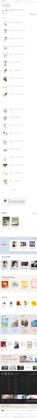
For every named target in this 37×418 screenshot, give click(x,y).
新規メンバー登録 (5, 361)
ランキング (2, 385)
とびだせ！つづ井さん (28, 380)
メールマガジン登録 (33, 405)
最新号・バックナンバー (3, 401)
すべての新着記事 (3, 377)
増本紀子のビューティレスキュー (10, 389)
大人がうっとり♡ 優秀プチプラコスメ (10, 388)
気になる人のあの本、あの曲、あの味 (22, 378)
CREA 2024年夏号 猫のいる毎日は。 (15, 391)
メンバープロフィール (16, 401)
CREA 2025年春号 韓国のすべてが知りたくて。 (16, 387)
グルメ (2, 380)
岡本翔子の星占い (34, 378)
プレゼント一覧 (33, 407)
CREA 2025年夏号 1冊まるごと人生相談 (15, 385)
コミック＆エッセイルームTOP (29, 377)
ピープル (8, 401)
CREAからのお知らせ (6, 413)
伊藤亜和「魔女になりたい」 (29, 378)
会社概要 (10, 413)
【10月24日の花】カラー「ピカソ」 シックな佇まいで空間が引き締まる (16, 38)
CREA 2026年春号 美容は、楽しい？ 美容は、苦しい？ (16, 380)
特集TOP (14, 377)
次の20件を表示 (14, 189)
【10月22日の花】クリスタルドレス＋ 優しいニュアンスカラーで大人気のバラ (17, 54)
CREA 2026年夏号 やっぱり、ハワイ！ (15, 378)
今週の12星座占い (34, 380)
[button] (2, 231)
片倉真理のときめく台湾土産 (10, 379)
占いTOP (33, 377)
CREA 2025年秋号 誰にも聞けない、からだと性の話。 (16, 384)
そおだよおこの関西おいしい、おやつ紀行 (10, 383)
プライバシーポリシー (32, 413)
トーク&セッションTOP (22, 377)
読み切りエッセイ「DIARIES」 (29, 379)
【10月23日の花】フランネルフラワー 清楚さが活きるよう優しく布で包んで (17, 46)
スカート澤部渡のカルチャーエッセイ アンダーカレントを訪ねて (29, 384)
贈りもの (2, 378)
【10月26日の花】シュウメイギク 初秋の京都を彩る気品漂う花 (15, 22)
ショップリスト (5, 332)
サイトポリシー (29, 413)
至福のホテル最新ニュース (10, 382)
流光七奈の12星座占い (34, 379)
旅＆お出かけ (3, 379)
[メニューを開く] (34, 1)
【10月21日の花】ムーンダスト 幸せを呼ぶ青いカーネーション (15, 62)
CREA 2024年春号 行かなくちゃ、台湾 (15, 392)
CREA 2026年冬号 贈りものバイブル (15, 382)
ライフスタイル (10, 39)
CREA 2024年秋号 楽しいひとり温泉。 (15, 389)
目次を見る (5, 329)
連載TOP (8, 377)
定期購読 (25, 413)
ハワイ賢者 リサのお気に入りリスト (10, 380)
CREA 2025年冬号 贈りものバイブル (15, 388)
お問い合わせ (13, 413)
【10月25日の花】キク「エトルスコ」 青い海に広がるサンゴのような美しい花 (17, 30)
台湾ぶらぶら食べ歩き (9, 378)
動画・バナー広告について (17, 413)
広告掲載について (21, 413)
